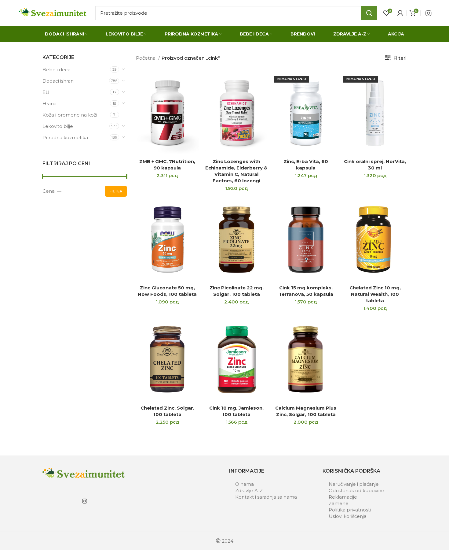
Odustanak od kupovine (356, 490)
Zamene (339, 503)
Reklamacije (343, 497)
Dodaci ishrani (58, 81)
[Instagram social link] (428, 13)
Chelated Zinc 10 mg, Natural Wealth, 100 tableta (375, 294)
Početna (146, 58)
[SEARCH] (369, 13)
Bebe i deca (56, 69)
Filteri (400, 58)
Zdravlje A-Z (249, 490)
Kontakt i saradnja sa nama (266, 497)
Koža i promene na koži (69, 115)
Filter (115, 191)
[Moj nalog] (400, 13)
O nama (244, 484)
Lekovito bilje (57, 126)
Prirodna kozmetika (65, 137)
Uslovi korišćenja (348, 516)
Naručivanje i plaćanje (354, 484)
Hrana (49, 103)
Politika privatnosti (350, 510)
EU (45, 92)
